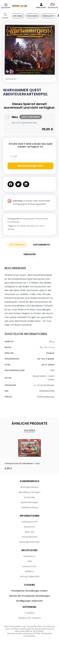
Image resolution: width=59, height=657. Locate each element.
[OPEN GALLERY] (29, 49)
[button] (11, 184)
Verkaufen (29, 254)
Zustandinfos (41, 244)
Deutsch (31, 225)
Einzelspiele (13, 222)
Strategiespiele (27, 218)
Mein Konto (41, 7)
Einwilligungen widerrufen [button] (29, 600)
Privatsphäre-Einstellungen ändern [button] (29, 590)
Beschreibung (17, 244)
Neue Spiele (42, 218)
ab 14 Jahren (19, 225)
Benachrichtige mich (30, 165)
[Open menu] (6, 5)
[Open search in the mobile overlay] (5, 16)
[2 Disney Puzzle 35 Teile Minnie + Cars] (29, 448)
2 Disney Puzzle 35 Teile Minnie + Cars (22, 463)
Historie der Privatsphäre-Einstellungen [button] (29, 595)
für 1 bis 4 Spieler (46, 358)
